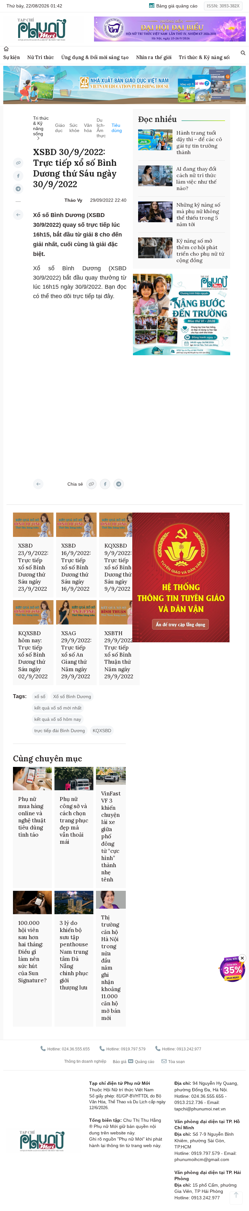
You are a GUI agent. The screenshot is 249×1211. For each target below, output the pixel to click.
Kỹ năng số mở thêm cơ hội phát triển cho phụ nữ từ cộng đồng (200, 250)
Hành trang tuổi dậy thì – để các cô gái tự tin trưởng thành (199, 142)
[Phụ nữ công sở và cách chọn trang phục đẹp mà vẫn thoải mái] (73, 778)
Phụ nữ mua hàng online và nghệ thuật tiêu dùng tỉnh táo (32, 816)
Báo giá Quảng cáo (133, 1062)
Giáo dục (60, 128)
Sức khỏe (74, 128)
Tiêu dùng (117, 128)
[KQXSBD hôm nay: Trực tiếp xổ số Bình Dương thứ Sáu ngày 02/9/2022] (33, 612)
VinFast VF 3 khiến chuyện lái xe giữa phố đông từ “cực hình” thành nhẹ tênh (111, 836)
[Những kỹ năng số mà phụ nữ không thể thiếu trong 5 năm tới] (155, 211)
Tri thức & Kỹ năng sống (206, 57)
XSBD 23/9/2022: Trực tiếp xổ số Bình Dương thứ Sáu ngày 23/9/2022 (33, 567)
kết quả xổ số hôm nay (57, 719)
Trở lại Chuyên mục (38, 484)
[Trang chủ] (6, 48)
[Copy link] (18, 163)
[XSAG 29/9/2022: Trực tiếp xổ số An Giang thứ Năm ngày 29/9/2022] (76, 612)
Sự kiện (11, 57)
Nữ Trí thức (40, 57)
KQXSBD (102, 730)
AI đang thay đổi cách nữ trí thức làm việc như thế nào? (196, 178)
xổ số (39, 696)
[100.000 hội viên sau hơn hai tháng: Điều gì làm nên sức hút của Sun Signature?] (32, 902)
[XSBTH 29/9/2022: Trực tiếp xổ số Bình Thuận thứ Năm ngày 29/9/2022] (119, 612)
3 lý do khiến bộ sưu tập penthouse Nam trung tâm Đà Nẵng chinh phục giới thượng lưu (74, 955)
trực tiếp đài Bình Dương (59, 730)
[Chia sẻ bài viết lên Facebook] (18, 176)
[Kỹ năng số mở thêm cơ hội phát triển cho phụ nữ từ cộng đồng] (155, 247)
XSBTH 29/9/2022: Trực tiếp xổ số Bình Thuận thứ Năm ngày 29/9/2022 (119, 655)
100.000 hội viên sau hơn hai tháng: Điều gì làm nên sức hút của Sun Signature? (32, 951)
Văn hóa (88, 128)
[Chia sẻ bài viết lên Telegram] (18, 189)
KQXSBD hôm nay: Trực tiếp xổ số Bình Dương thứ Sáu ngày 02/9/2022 (33, 655)
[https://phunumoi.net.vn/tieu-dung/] (18, 215)
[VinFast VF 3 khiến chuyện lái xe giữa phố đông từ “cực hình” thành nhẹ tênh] (111, 776)
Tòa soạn (176, 1062)
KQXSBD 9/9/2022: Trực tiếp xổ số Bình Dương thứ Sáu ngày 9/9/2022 (118, 567)
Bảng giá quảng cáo (176, 5)
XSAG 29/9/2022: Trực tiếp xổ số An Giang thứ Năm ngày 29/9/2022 (76, 655)
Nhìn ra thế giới (154, 57)
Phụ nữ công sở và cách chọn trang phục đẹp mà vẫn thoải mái (74, 820)
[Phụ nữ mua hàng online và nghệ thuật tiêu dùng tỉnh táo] (32, 778)
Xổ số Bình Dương (72, 696)
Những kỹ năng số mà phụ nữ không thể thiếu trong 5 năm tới (198, 214)
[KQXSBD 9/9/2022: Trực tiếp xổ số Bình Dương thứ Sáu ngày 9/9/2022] (119, 525)
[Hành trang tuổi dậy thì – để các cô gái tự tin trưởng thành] (155, 139)
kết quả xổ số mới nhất (57, 707)
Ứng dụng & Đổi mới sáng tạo (95, 57)
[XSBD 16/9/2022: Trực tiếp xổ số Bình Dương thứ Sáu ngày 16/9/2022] (76, 525)
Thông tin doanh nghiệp (85, 1061)
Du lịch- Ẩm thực (101, 127)
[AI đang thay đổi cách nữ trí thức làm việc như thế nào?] (155, 175)
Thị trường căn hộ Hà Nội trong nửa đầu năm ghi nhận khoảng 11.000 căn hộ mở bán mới (110, 967)
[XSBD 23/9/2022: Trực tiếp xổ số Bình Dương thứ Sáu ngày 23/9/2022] (33, 525)
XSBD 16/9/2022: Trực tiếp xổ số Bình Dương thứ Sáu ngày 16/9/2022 (76, 567)
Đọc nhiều (157, 119)
